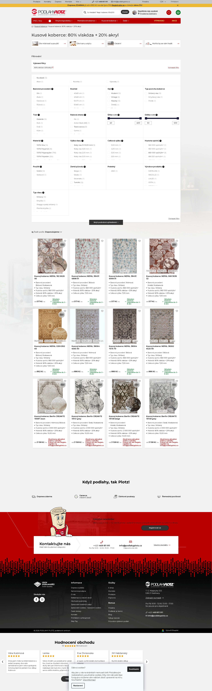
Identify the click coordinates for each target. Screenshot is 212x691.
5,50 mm (115, 156)
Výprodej (114, 82)
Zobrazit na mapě (153, 598)
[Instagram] (42, 599)
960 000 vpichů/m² (157, 145)
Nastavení (78, 686)
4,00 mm (116, 149)
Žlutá (40, 97)
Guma (77, 131)
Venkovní (41, 175)
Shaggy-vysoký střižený (47, 205)
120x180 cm (81, 411)
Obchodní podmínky (79, 601)
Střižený (41, 197)
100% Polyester (45, 156)
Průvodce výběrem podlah (118, 621)
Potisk (151, 101)
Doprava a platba (77, 588)
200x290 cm (50, 271)
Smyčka (41, 201)
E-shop (111, 588)
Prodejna (36, 2)
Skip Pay (74, 621)
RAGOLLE (153, 175)
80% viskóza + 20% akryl (43, 67)
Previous (2, 661)
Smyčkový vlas (155, 97)
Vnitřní (40, 171)
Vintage (115, 97)
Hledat (125, 12)
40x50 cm (79, 93)
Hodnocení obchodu (74, 642)
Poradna (145, 2)
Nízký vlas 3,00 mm (82, 156)
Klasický (115, 101)
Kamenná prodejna (78, 591)
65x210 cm (126, 341)
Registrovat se (155, 528)
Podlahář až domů (115, 611)
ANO (114, 171)
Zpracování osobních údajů (81, 604)
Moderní (115, 93)
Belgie (77, 171)
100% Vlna (42, 145)
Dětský (115, 105)
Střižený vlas (154, 93)
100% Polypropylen (46, 153)
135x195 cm (87, 271)
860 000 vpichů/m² (157, 153)
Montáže (68, 2)
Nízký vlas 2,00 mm (82, 153)
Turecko (78, 182)
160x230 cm (173, 271)
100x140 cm (151, 271)
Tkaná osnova (80, 127)
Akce (40, 82)
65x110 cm (116, 341)
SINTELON (153, 171)
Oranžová (41, 101)
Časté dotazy (76, 611)
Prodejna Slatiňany (148, 14)
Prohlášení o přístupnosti (80, 618)
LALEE (152, 179)
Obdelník (41, 119)
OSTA (151, 182)
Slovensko (79, 179)
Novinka (77, 82)
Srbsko (77, 175)
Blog (110, 615)
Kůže (40, 131)
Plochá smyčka (44, 208)
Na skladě (42, 78)
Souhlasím (134, 669)
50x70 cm (79, 101)
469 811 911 (101, 2)
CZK (162, 2)
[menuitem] (42, 21)
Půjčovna (112, 598)
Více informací (89, 680)
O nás (73, 594)
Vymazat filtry (173, 68)
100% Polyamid (44, 149)
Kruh (39, 123)
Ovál (39, 127)
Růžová (41, 105)
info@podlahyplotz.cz (121, 2)
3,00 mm (116, 145)
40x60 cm (79, 97)
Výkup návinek (114, 618)
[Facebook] (36, 599)
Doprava (58, 2)
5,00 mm (115, 153)
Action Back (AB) (81, 123)
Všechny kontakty (161, 545)
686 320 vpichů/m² (156, 156)
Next (146, 661)
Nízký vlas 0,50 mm (82, 149)
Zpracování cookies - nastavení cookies (86, 608)
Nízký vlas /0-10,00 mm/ (84, 145)
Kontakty (47, 2)
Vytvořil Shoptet (172, 630)
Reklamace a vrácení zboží (81, 598)
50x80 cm (79, 105)
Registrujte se (118, 5)
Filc (76, 119)
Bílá (39, 93)
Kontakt (74, 615)
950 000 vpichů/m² (157, 149)
